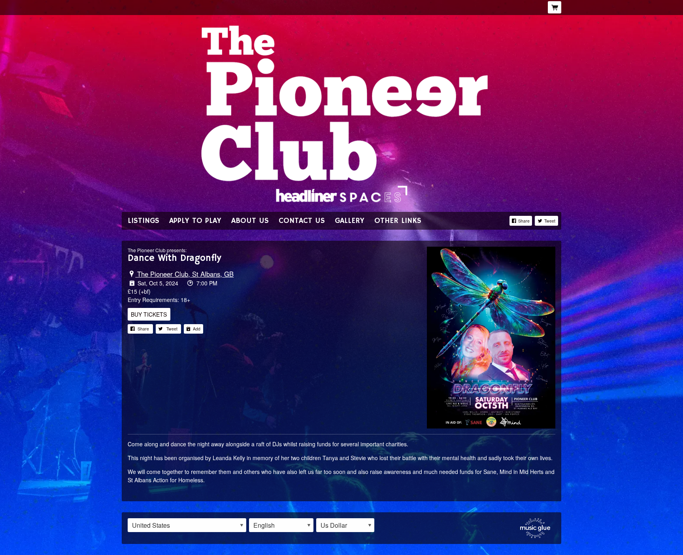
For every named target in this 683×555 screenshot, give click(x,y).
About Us (250, 221)
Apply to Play (195, 221)
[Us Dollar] (345, 525)
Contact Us (302, 221)
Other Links (397, 221)
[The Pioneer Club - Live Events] (341, 113)
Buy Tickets (149, 314)
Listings (143, 221)
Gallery (349, 221)
